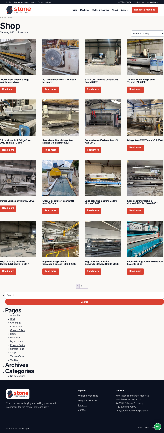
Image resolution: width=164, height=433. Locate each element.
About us (82, 405)
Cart (12, 319)
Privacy (139, 427)
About (115, 10)
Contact (124, 10)
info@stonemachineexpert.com (146, 2)
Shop (13, 352)
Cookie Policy (17, 330)
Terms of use (17, 356)
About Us (15, 315)
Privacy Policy (17, 345)
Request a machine (144, 9)
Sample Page (17, 348)
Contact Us (16, 326)
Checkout (15, 322)
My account (16, 341)
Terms (147, 427)
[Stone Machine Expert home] (18, 10)
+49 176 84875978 (124, 2)
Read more (8, 89)
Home (74, 10)
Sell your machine (100, 10)
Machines (84, 10)
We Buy (14, 360)
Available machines (88, 395)
